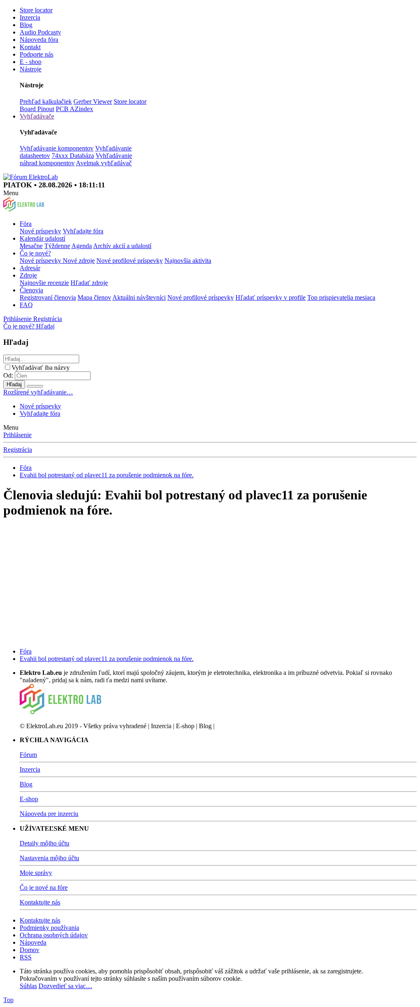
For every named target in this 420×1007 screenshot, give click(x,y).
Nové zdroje (79, 260)
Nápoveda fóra (39, 39)
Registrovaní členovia (48, 297)
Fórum (28, 754)
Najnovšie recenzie (44, 282)
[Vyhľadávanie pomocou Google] (35, 386)
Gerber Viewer (92, 101)
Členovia (31, 290)
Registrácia (17, 449)
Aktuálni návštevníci (139, 297)
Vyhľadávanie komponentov (57, 148)
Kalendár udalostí (42, 238)
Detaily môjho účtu (44, 843)
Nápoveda (33, 942)
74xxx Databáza (73, 155)
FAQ (26, 304)
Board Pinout (37, 108)
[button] (10, 192)
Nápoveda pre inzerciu (49, 813)
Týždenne (57, 245)
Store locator (36, 10)
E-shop (29, 798)
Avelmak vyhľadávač (104, 162)
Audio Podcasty (40, 32)
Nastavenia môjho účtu (49, 857)
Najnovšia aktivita (187, 260)
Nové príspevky (40, 231)
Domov (29, 949)
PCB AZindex (74, 108)
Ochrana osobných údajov (54, 935)
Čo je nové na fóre (44, 887)
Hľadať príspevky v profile (270, 297)
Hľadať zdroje (89, 282)
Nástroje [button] (30, 69)
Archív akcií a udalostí (122, 245)
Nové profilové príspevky (129, 260)
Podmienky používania (49, 927)
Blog (26, 24)
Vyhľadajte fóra (83, 231)
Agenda (81, 245)
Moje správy (36, 872)
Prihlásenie (17, 434)
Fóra (26, 223)
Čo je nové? (35, 253)
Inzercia (30, 17)
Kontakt (30, 46)
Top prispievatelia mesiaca (341, 297)
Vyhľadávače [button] (37, 116)
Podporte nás (36, 54)
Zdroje (28, 275)
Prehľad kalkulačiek (46, 101)
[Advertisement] (210, 583)
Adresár (30, 267)
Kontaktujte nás (40, 902)
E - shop (30, 61)
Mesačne (31, 245)
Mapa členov (94, 297)
